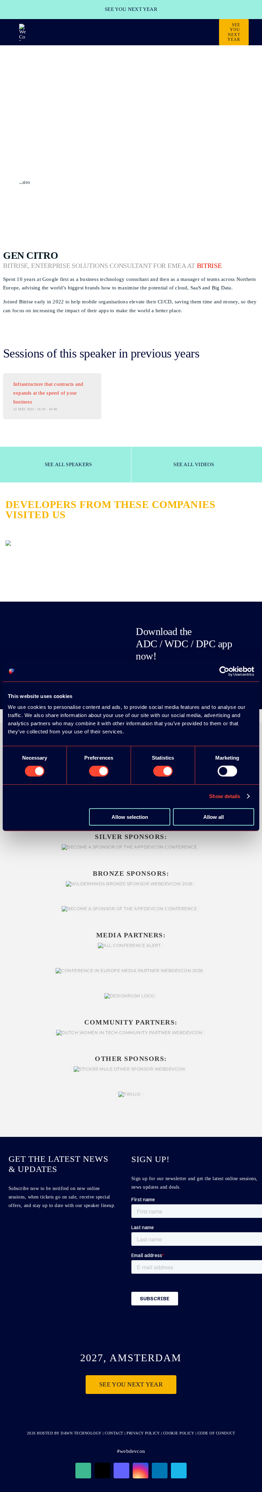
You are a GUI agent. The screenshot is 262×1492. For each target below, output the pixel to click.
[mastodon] (121, 1470)
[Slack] (83, 1470)
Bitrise (209, 265)
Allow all (213, 817)
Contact (115, 1433)
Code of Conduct (216, 1433)
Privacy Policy (143, 1433)
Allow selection (130, 817)
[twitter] (102, 1470)
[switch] (98, 771)
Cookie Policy (178, 1433)
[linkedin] (160, 1470)
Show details (224, 796)
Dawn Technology (81, 1433)
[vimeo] (179, 1470)
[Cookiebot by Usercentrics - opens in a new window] (224, 671)
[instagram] (140, 1470)
